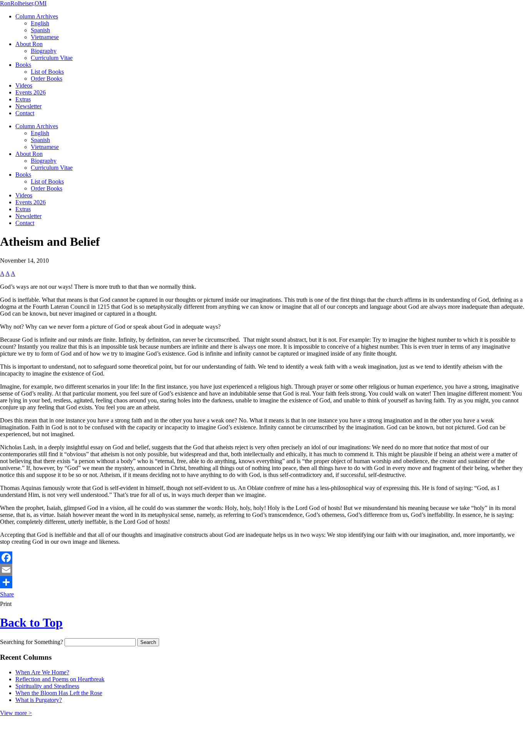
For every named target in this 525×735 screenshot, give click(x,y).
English (40, 23)
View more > (16, 713)
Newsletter (28, 106)
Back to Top (31, 622)
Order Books (46, 78)
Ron (23, 3)
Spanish (40, 30)
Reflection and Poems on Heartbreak (60, 679)
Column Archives (36, 16)
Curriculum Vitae (52, 58)
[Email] (262, 570)
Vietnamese (45, 37)
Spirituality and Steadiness (47, 686)
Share (7, 594)
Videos (23, 85)
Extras (23, 99)
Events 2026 (30, 92)
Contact (24, 113)
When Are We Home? (42, 672)
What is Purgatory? (38, 700)
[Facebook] (262, 557)
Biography (43, 51)
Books (23, 64)
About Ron (29, 44)
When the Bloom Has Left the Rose (58, 693)
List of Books (47, 71)
